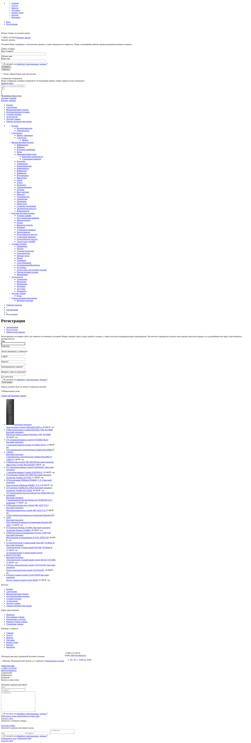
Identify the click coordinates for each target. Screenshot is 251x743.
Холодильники (23, 232)
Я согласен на (26, 64)
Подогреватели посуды (27, 234)
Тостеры (20, 190)
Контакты (16, 17)
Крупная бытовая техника (18, 112)
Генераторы (22, 246)
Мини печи (22, 204)
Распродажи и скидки (16, 619)
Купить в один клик (30, 716)
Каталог (15, 15)
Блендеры (21, 161)
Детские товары (13, 119)
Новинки (10, 614)
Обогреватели (23, 131)
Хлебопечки (22, 164)
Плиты (20, 223)
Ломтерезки (22, 199)
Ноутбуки (21, 286)
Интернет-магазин (25, 300)
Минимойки (22, 274)
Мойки (25, 140)
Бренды (15, 8)
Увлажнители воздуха (26, 208)
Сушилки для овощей (26, 206)
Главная (15, 3)
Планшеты (21, 291)
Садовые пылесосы (25, 251)
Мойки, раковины (25, 135)
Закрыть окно (7, 83)
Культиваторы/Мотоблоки (28, 265)
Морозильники (23, 220)
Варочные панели (25, 225)
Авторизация (12, 327)
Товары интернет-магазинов (19, 121)
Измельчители (23, 211)
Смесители (22, 138)
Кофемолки (22, 171)
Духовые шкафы (24, 215)
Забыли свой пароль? (15, 332)
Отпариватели (23, 197)
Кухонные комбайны (26, 149)
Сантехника (11, 107)
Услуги (15, 5)
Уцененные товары (14, 624)
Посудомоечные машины (28, 218)
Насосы (20, 248)
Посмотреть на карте (55, 661)
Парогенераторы (24, 166)
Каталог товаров (8, 98)
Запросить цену (24, 738)
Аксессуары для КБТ (26, 241)
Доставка (16, 10)
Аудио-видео (12, 117)
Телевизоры (22, 279)
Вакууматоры (23, 192)
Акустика (21, 289)
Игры (19, 296)
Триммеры (21, 260)
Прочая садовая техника (27, 272)
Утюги (20, 182)
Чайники (21, 147)
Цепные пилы (23, 256)
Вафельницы (22, 145)
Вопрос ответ (18, 13)
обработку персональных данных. (31, 64)
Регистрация (12, 24)
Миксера (21, 194)
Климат (9, 105)
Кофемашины (23, 168)
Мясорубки (22, 178)
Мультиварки (23, 175)
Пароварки (22, 201)
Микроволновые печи (26, 154)
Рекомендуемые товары (16, 622)
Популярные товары (15, 617)
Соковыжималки (24, 187)
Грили (19, 180)
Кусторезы (21, 267)
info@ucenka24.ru (78, 655)
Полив (20, 258)
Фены (19, 152)
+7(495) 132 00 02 (9, 668)
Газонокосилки (23, 253)
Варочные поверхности (32, 156)
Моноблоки (22, 284)
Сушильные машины (26, 237)
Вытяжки (21, 227)
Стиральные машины (31, 159)
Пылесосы (21, 185)
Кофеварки (22, 173)
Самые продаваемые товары (13, 396)
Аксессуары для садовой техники (32, 270)
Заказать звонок (24, 37)
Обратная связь (8, 666)
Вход (8, 22)
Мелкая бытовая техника (17, 110)
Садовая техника (13, 114)
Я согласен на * (26, 379)
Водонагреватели (24, 128)
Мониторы (21, 282)
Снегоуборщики (24, 263)
